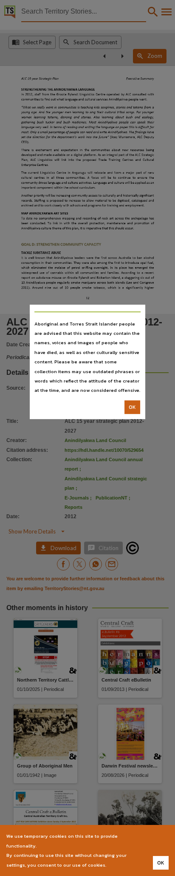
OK (132, 407)
